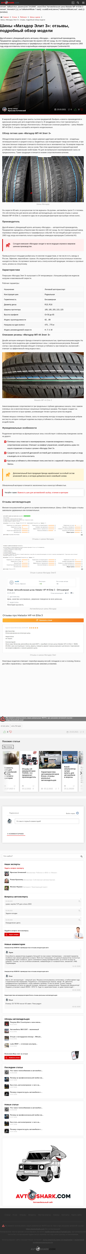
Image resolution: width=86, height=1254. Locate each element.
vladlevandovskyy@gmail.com (58, 1232)
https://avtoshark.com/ (14, 720)
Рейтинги (23, 17)
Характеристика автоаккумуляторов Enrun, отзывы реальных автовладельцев (50, 776)
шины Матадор (16, 726)
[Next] (80, 772)
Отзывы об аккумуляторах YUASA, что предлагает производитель (29, 773)
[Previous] (5, 772)
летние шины (5, 726)
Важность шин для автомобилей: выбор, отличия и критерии (43, 493)
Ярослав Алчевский (18, 872)
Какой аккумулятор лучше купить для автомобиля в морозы (70, 772)
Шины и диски (35, 17)
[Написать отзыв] (73, 2)
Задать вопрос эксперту (14, 868)
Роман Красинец (17, 879)
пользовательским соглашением (58, 1240)
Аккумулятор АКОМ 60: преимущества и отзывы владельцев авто (26, 947)
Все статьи (8, 747)
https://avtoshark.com (35, 1229)
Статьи (14, 17)
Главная (6, 17)
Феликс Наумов (16, 887)
